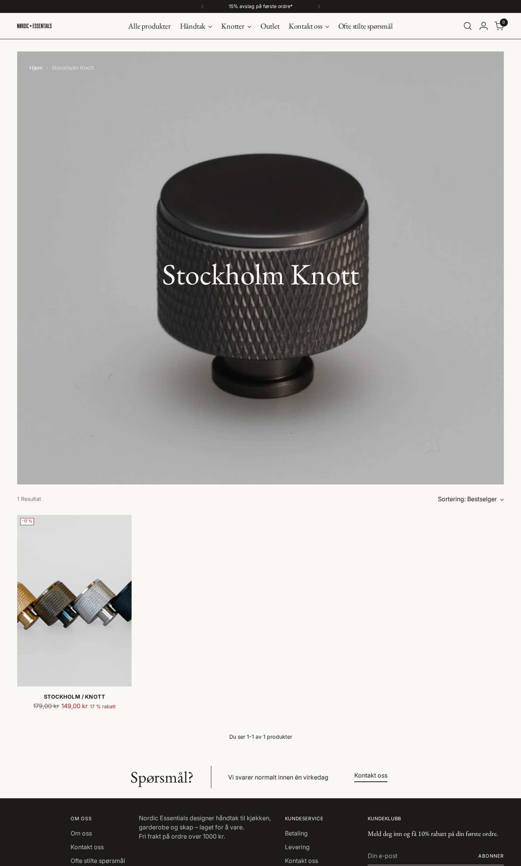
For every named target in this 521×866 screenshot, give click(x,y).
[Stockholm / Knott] (74, 600)
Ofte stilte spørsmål (98, 860)
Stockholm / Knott (74, 696)
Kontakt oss (87, 847)
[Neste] (318, 6)
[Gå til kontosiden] (483, 26)
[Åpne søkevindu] (467, 26)
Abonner (491, 856)
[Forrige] (202, 6)
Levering (297, 847)
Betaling (296, 833)
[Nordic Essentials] (34, 26)
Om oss (81, 833)
